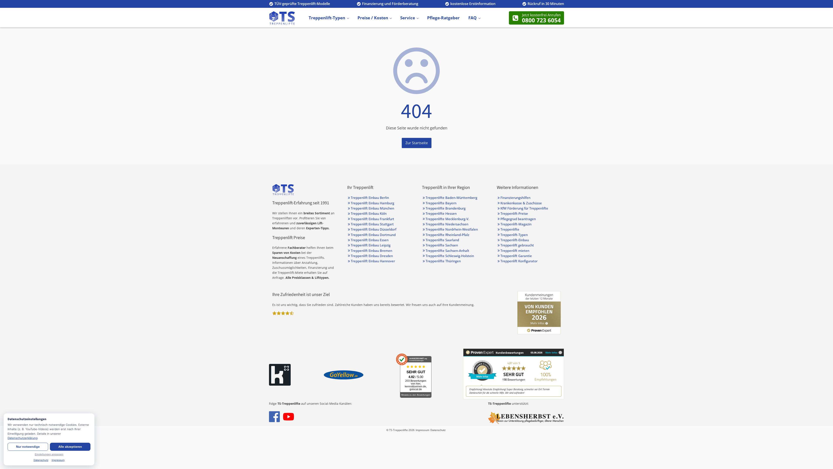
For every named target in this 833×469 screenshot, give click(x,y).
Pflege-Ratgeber (443, 18)
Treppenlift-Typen (327, 18)
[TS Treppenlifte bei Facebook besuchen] (274, 416)
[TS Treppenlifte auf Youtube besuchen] (288, 416)
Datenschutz (438, 430)
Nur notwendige (28, 446)
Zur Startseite (416, 142)
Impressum (422, 430)
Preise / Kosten (372, 18)
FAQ (472, 18)
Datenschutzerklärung (23, 438)
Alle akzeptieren (70, 446)
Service (407, 18)
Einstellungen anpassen (49, 454)
